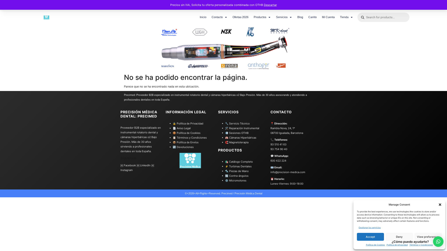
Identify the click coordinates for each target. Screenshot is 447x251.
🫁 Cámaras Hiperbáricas (240, 137)
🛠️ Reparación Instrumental (242, 128)
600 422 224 (278, 160)
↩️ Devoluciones (183, 147)
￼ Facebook (128, 165)
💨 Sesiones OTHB (237, 133)
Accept (370, 236)
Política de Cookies (375, 245)
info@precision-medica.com (287, 172)
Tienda (344, 17)
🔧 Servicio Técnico (237, 123)
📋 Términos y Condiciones (190, 137)
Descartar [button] (270, 5)
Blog (300, 17)
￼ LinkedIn (144, 165)
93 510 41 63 (278, 144)
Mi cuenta (328, 17)
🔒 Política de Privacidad (188, 123)
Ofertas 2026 (240, 17)
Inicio (203, 17)
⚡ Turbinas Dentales (238, 166)
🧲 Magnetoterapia (236, 142)
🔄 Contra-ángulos (236, 175)
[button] (440, 204)
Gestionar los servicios (370, 227)
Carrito (312, 17)
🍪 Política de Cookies (186, 133)
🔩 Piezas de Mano (237, 171)
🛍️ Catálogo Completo (239, 161)
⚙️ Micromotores (235, 180)
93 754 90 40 (278, 149)
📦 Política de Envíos (186, 142)
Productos (260, 17)
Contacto (217, 17)
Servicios (282, 17)
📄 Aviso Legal (182, 128)
